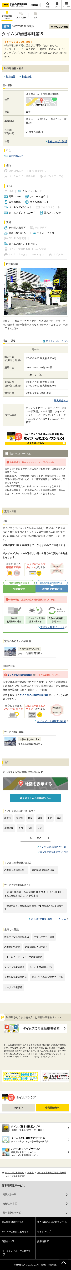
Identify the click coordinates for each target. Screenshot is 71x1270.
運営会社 (6, 1241)
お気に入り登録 (61, 27)
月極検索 (34, 5)
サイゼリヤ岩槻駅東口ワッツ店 (47, 977)
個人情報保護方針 (11, 1222)
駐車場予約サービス (13, 1212)
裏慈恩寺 (8, 828)
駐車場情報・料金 (7, 17)
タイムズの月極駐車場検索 (19, 675)
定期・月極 (21, 17)
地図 (35, 17)
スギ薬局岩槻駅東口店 (15, 977)
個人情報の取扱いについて (50, 1222)
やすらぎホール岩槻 (44, 936)
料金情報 (27, 76)
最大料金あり (16, 155)
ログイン (18, 1107)
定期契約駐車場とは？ (52, 627)
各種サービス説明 (57, 141)
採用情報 (41, 1241)
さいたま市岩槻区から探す (53, 846)
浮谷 (59, 818)
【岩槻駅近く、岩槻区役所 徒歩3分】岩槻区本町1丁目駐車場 (33, 907)
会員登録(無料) (52, 1107)
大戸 (40, 828)
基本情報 (10, 76)
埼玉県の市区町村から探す (53, 852)
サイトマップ (44, 1231)
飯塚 (30, 818)
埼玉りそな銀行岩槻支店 (16, 936)
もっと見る (35, 838)
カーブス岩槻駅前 (13, 987)
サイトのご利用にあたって (15, 1231)
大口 (20, 828)
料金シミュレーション (57, 341)
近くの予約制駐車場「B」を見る (48, 919)
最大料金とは (61, 400)
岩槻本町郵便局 (12, 947)
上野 (49, 818)
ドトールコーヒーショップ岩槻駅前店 (23, 957)
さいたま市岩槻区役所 (41, 967)
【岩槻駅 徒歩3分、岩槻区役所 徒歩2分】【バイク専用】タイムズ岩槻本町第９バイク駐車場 (34, 894)
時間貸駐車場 (9, 1194)
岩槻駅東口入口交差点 (36, 947)
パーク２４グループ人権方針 (16, 1251)
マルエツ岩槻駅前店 (14, 967)
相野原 (7, 818)
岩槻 (40, 818)
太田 (30, 828)
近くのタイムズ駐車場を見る (35, 797)
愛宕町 (19, 818)
